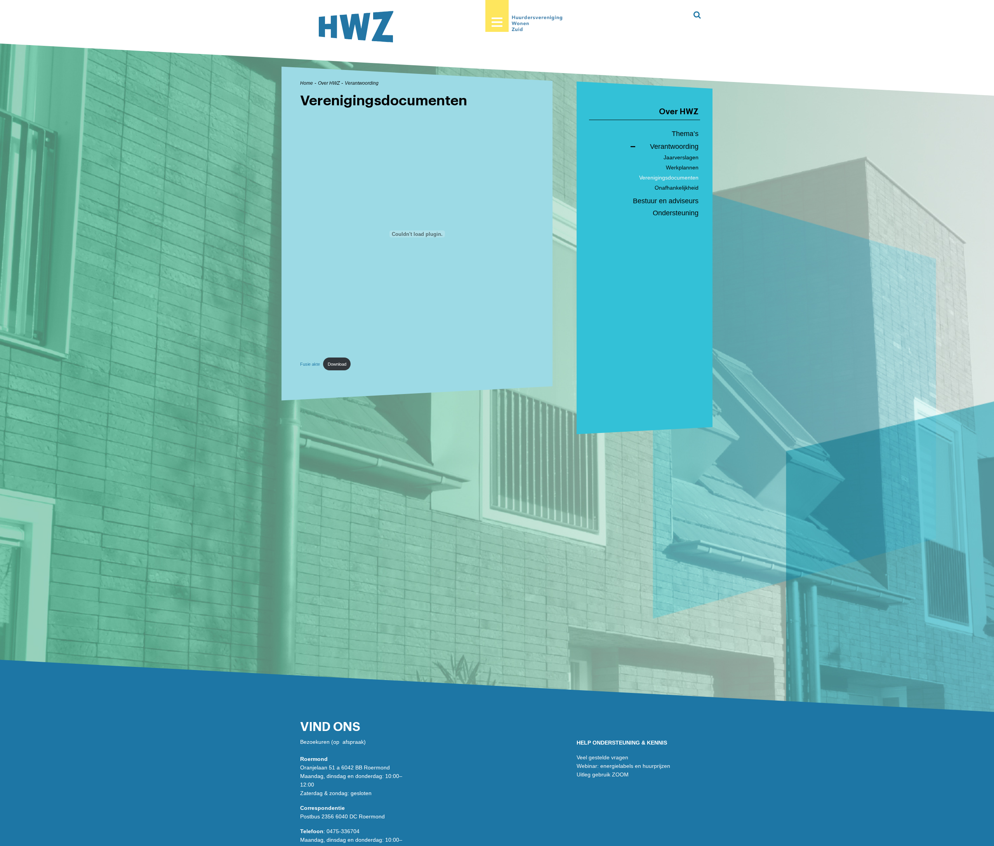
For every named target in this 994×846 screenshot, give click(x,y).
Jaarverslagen (681, 157)
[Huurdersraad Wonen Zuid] (356, 26)
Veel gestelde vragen (602, 757)
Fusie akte (310, 364)
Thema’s (685, 134)
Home (306, 83)
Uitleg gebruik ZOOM (603, 774)
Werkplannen (682, 167)
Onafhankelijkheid (677, 188)
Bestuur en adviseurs (666, 201)
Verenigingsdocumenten (669, 177)
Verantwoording (362, 83)
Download (337, 364)
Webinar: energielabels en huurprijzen (623, 766)
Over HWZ (329, 83)
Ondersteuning (676, 213)
